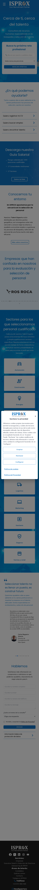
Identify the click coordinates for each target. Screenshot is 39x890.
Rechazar (19, 456)
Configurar (20, 462)
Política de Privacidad (12, 475)
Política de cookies (11, 469)
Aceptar (19, 449)
